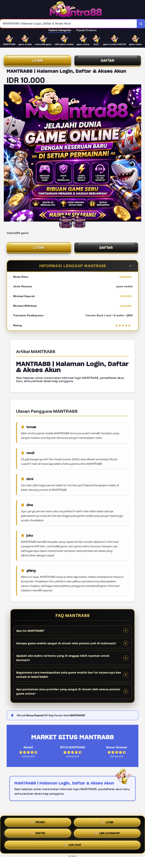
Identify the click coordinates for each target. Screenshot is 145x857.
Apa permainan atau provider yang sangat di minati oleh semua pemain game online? (68, 691)
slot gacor (72, 856)
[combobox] (68, 23)
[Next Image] (138, 153)
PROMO (40, 822)
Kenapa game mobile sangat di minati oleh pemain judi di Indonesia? (66, 643)
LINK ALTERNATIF (109, 834)
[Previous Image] (7, 153)
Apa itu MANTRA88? (30, 630)
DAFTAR (107, 60)
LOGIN (37, 60)
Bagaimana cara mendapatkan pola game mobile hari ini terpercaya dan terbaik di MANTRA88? (68, 674)
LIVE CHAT (75, 845)
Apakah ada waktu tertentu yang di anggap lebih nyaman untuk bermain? (62, 658)
